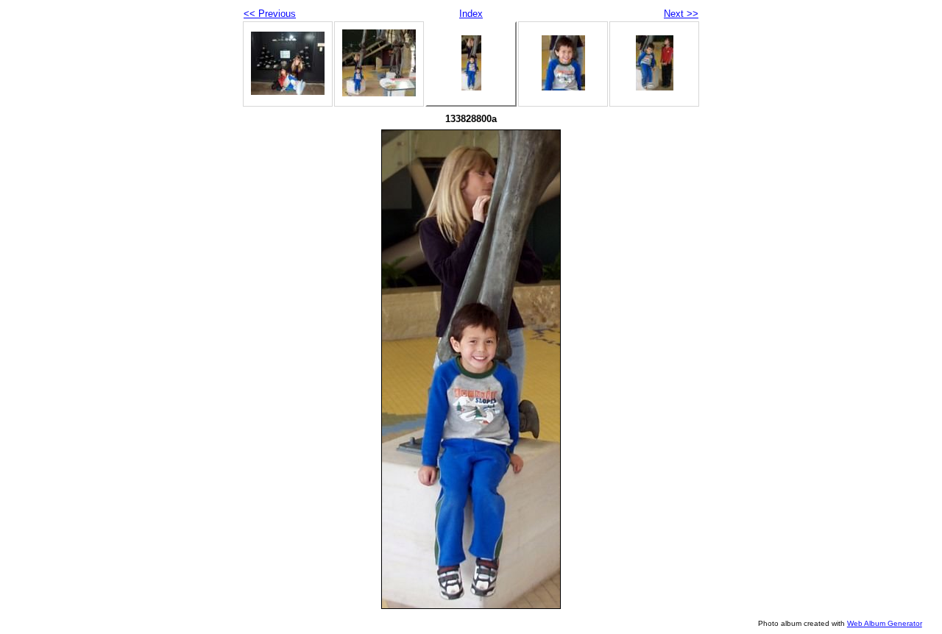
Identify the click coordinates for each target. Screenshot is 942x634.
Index (471, 13)
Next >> (681, 13)
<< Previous (270, 13)
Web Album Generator (884, 623)
